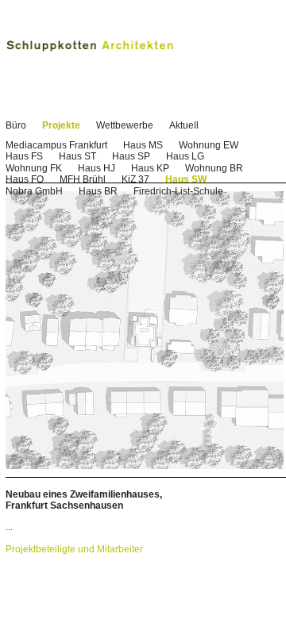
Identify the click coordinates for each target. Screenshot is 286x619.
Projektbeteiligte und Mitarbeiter (74, 549)
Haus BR (98, 191)
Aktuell (184, 125)
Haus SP (131, 156)
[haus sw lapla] (145, 465)
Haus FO (25, 179)
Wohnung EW (208, 145)
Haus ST (77, 156)
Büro (16, 125)
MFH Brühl (83, 179)
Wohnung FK (34, 168)
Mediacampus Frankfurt (56, 145)
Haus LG (185, 156)
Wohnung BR (214, 168)
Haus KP (150, 168)
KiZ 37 (135, 179)
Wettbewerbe (124, 125)
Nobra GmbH (34, 191)
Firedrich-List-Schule (178, 191)
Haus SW (186, 179)
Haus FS (24, 156)
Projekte (61, 125)
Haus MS (143, 145)
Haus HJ (96, 168)
